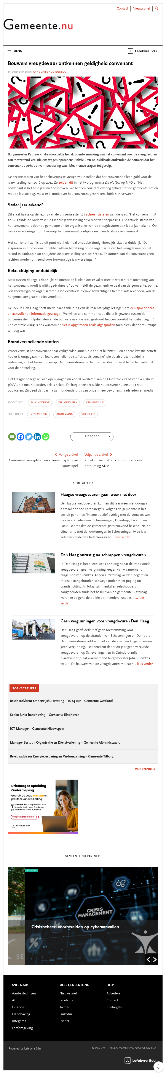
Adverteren (115, 993)
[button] (148, 959)
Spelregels (114, 1007)
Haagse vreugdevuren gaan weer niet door (98, 495)
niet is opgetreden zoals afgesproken (88, 325)
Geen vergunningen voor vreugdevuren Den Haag (105, 621)
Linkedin (65, 1014)
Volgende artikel (96, 455)
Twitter (64, 1007)
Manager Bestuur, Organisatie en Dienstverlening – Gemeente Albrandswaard (65, 742)
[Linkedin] (37, 437)
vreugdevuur (95, 402)
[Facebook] (20, 437)
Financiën (19, 1007)
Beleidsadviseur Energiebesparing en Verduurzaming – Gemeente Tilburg (61, 756)
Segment (14, 871)
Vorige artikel (68, 455)
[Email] (12, 437)
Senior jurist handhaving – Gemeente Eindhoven (44, 715)
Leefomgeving (22, 1028)
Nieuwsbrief (141, 8)
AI (13, 1000)
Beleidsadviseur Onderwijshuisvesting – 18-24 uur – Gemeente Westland (61, 701)
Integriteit (19, 1021)
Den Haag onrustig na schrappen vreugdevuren (103, 555)
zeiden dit (66, 182)
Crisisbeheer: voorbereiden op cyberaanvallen (58, 927)
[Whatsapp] (45, 437)
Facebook (66, 1000)
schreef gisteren (97, 214)
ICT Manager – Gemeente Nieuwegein (37, 729)
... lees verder (121, 537)
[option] (83, 916)
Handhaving (64, 414)
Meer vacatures (145, 769)
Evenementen (38, 414)
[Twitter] (29, 437)
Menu (17, 51)
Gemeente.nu (38, 27)
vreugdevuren (67, 402)
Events (64, 1021)
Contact (122, 8)
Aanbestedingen (24, 993)
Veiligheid (88, 414)
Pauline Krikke (39, 402)
